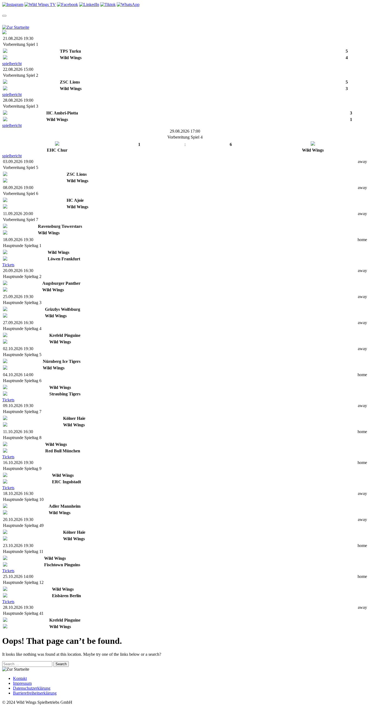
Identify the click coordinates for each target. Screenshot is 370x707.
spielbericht (12, 63)
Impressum (22, 683)
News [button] (75, 21)
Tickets (8, 265)
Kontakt (20, 678)
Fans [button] (212, 21)
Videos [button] (97, 21)
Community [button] (144, 21)
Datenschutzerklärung (31, 688)
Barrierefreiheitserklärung (35, 693)
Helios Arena (190, 21)
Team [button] (7, 21)
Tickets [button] (53, 21)
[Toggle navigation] (4, 16)
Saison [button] (29, 21)
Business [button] (235, 21)
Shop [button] (118, 21)
